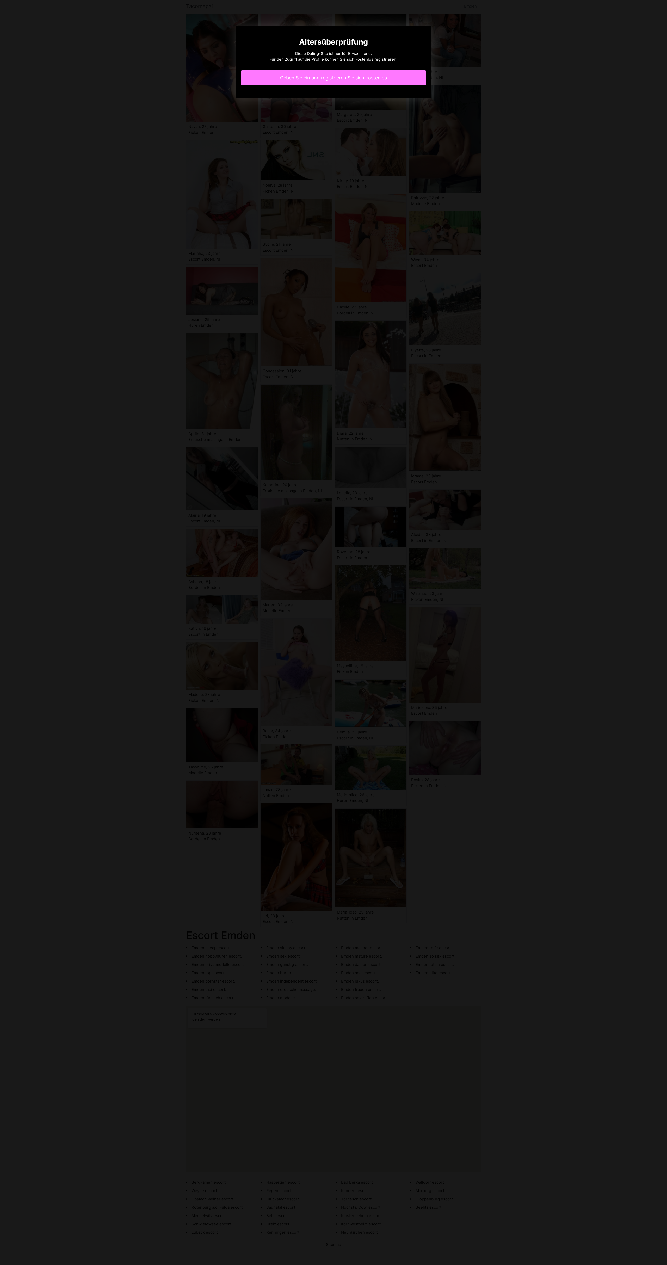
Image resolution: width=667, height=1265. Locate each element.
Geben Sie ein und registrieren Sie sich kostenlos (333, 78)
